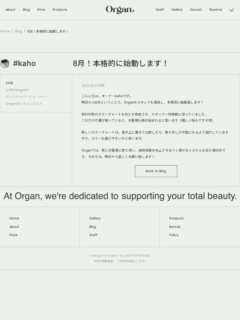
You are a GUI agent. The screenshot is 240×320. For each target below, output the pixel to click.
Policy (174, 235)
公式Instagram (17, 90)
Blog (26, 9)
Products (60, 9)
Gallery (177, 9)
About (10, 9)
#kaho (24, 63)
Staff (160, 9)
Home (5, 31)
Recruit (196, 9)
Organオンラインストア (24, 104)
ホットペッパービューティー (27, 97)
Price (41, 9)
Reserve (215, 9)
